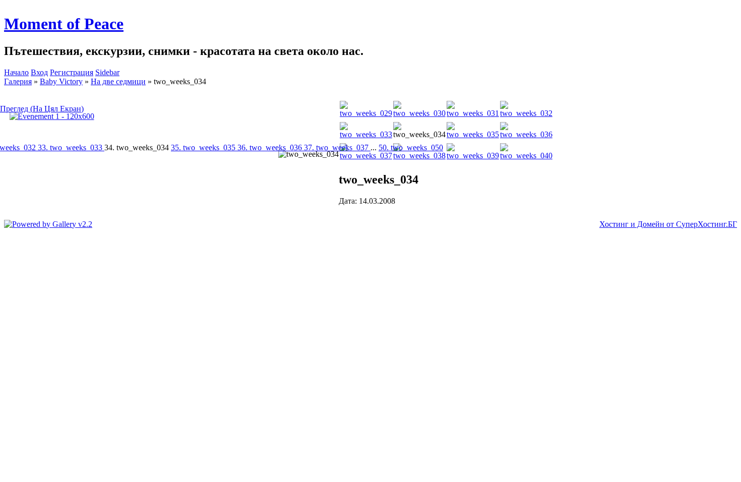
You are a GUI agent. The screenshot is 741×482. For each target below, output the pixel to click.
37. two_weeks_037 (337, 147)
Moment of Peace (64, 24)
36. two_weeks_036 (270, 147)
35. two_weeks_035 (204, 147)
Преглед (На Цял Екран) (42, 108)
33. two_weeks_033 (71, 147)
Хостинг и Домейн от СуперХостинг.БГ (668, 224)
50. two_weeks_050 (411, 147)
